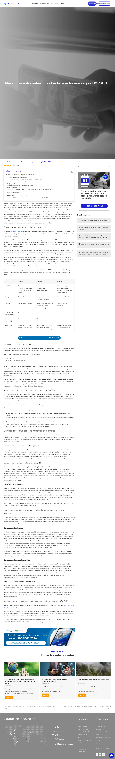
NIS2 (79, 737)
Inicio (5, 162)
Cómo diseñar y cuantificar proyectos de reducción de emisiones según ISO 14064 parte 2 (93, 236)
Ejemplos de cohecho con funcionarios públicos (21, 185)
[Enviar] (109, 167)
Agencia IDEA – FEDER (102, 748)
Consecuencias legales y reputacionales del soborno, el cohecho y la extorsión (29, 189)
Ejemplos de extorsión (15, 187)
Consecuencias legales (15, 192)
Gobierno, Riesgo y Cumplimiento (83, 750)
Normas (98, 745)
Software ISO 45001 (83, 732)
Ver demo (98, 734)
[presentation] (4, 702)
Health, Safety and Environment (83, 746)
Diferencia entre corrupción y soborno (19, 177)
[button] (58, 702)
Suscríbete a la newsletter (103, 737)
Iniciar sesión (92, 3)
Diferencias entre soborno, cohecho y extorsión (20, 174)
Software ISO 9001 (83, 726)
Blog (97, 743)
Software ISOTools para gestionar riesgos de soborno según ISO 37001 (28, 197)
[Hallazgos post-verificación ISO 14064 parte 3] (93, 669)
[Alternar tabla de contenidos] (71, 171)
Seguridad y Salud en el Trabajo (84, 741)
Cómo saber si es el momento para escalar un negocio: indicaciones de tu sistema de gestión (93, 253)
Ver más (9, 697)
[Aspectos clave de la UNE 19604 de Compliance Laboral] (57, 669)
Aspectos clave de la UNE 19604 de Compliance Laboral (94, 245)
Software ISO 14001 (83, 729)
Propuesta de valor (101, 726)
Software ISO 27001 (83, 734)
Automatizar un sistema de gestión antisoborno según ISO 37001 (26, 179)
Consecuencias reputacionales (17, 194)
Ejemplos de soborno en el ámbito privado (20, 184)
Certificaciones (100, 729)
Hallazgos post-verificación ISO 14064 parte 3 (94, 220)
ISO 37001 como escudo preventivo (18, 196)
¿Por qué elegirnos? (101, 732)
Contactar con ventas (104, 3)
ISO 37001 (17, 231)
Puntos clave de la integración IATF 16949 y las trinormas (94, 228)
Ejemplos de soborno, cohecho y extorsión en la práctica (23, 181)
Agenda (98, 740)
